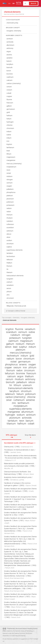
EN (14, 3)
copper (9, 96)
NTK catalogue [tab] (11, 436)
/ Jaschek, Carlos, (15, 452)
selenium (10, 231)
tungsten (10, 279)
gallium (9, 106)
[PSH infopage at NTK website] (19, 3)
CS (9, 3)
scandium (10, 228)
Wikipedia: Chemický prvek (16, 306)
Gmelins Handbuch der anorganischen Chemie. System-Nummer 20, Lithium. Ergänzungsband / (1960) (20, 604)
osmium (9, 183)
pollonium (10, 202)
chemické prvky (12, 23)
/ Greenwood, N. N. (26, 447)
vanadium (10, 285)
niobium (9, 176)
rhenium (9, 215)
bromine (10, 74)
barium (9, 61)
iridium (9, 138)
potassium (10, 205)
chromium (10, 128)
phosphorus (11, 192)
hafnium (9, 116)
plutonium (10, 199)
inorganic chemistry (14, 31)
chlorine (9, 125)
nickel (9, 173)
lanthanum (10, 147)
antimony (10, 48)
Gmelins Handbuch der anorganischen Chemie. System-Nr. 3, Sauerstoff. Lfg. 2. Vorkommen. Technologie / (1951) (20, 499)
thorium (9, 266)
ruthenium (10, 224)
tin (7, 269)
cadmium (10, 77)
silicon (9, 234)
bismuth (9, 67)
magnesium (11, 157)
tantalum (10, 253)
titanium (9, 272)
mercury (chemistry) (14, 164)
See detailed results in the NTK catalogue (18, 443)
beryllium (10, 64)
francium (10, 103)
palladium (10, 189)
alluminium (10, 45)
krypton (9, 144)
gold (8, 112)
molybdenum (11, 167)
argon (9, 51)
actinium (10, 39)
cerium (9, 87)
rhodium (10, 218)
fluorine (9, 100)
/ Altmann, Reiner (28, 474)
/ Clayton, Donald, (30, 485)
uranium (9, 282)
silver (8, 237)
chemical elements (9, 320)
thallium (9, 263)
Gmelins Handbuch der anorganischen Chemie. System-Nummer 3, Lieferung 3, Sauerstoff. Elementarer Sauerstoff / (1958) (20, 507)
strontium (10, 244)
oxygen (9, 186)
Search (33, 3)
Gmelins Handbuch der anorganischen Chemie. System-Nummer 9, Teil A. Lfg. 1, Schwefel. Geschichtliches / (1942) (20, 528)
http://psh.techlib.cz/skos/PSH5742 (14, 14)
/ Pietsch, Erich (9, 568)
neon (8, 170)
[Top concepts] (5, 3)
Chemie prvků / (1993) (12, 447)
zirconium (10, 298)
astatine (9, 58)
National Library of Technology (24, 631)
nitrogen (10, 180)
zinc (8, 295)
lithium (9, 154)
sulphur (9, 247)
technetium (11, 256)
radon (9, 212)
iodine (9, 135)
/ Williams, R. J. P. (10, 460)
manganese (11, 160)
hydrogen (10, 122)
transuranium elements (15, 276)
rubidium (10, 221)
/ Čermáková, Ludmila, (16, 480)
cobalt (9, 93)
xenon (9, 288)
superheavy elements (15, 250)
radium (9, 208)
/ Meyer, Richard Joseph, (18, 607)
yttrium (9, 292)
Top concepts (6, 317)
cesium (9, 90)
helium (9, 119)
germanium (11, 109)
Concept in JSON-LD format (16, 311)
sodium (9, 240)
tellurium (10, 260)
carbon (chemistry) (14, 83)
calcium (9, 80)
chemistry (16, 317)
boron (9, 71)
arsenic (9, 55)
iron (8, 141)
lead (8, 151)
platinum (10, 196)
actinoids (10, 42)
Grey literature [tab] (30, 436)
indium (9, 132)
